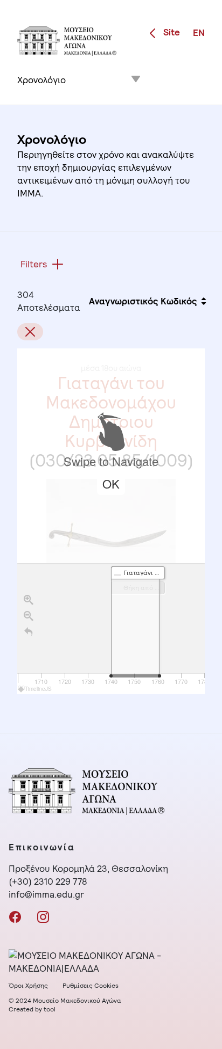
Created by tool (32, 1009)
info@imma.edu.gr (46, 894)
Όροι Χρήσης (28, 985)
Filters (33, 264)
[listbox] (79, 76)
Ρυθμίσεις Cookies (91, 985)
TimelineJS (38, 689)
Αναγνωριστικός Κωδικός (143, 301)
